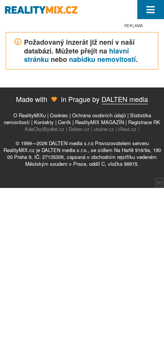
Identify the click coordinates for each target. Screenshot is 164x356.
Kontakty (44, 122)
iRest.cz (127, 129)
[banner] (43, 9)
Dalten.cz (79, 129)
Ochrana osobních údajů (99, 115)
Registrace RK (144, 122)
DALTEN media (124, 99)
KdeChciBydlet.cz (44, 129)
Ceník (64, 122)
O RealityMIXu (29, 115)
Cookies (59, 115)
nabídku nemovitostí (102, 59)
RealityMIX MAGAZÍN (99, 122)
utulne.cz (104, 129)
